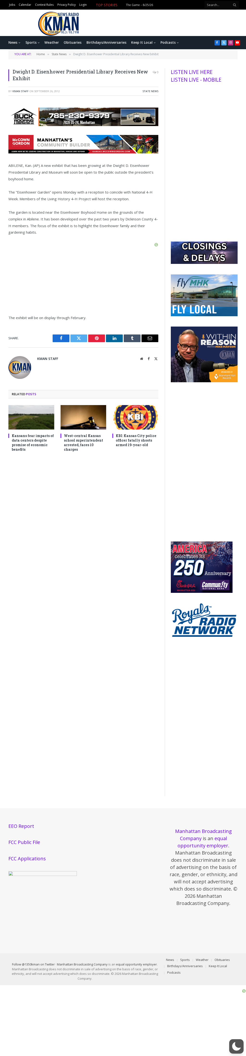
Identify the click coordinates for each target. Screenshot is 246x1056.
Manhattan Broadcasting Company (82, 964)
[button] (236, 1046)
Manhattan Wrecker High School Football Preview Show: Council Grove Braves (144, 8)
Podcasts (168, 42)
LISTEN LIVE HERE (192, 72)
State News (150, 91)
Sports (31, 42)
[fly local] (204, 315)
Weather (51, 42)
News (12, 42)
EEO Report (21, 826)
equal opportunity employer (136, 964)
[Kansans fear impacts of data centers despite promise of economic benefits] (31, 417)
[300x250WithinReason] (204, 381)
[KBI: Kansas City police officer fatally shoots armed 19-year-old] (135, 417)
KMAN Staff (20, 91)
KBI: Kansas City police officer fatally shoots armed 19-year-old (136, 440)
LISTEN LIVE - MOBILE (196, 79)
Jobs (12, 5)
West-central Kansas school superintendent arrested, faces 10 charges (83, 442)
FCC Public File (24, 842)
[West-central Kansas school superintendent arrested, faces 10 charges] (83, 417)
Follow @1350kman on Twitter (33, 964)
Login (83, 5)
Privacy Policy (66, 5)
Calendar (25, 5)
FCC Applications (27, 858)
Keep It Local (142, 42)
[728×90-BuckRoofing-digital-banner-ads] (83, 124)
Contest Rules (44, 5)
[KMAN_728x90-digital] (83, 152)
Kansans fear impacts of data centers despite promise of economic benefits (33, 442)
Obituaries (72, 42)
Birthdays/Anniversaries (106, 42)
